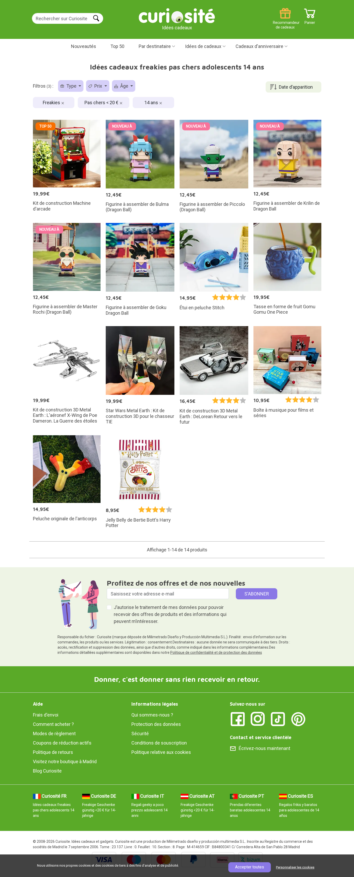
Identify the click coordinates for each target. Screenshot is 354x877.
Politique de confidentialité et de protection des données (216, 652)
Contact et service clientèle (260, 737)
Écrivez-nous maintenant (264, 748)
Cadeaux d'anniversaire (259, 46)
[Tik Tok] (278, 718)
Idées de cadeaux (203, 46)
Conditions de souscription (159, 743)
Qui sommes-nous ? (152, 715)
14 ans (151, 102)
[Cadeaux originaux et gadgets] (177, 15)
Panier (310, 20)
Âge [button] (124, 86)
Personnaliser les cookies (295, 867)
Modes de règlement (54, 733)
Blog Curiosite (47, 771)
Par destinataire (155, 46)
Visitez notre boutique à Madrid (65, 761)
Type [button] (71, 86)
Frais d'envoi (45, 715)
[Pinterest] (298, 718)
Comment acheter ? (53, 724)
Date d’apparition (296, 87)
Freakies (52, 102)
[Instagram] (258, 718)
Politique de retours (53, 752)
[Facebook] (237, 718)
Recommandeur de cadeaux (285, 20)
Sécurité (140, 733)
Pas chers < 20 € (101, 102)
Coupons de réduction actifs (62, 743)
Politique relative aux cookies (161, 752)
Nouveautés (83, 46)
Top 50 (117, 46)
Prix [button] (98, 86)
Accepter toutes (249, 867)
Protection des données (156, 724)
